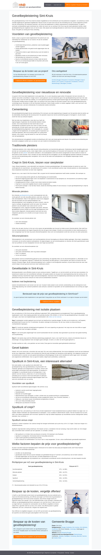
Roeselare (64, 80)
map (68, 552)
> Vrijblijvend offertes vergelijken (50, 301)
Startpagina (48, 4)
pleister (25, 152)
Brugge (59, 80)
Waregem (77, 80)
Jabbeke (61, 536)
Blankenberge (56, 83)
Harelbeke (75, 81)
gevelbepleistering (25, 195)
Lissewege (73, 529)
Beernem (79, 536)
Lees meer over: (58, 4)
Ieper (82, 80)
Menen (54, 81)
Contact (72, 552)
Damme (84, 536)
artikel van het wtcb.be (55, 317)
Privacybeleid (61, 552)
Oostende (71, 80)
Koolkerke (69, 527)
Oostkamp (73, 536)
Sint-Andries (60, 81)
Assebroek (68, 81)
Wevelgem (63, 83)
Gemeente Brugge (66, 532)
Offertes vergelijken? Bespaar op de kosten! (77, 4)
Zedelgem (67, 536)
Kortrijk (54, 80)
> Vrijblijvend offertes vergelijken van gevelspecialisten (30, 80)
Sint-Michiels (83, 527)
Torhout (81, 81)
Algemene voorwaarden (50, 552)
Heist (59, 538)
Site (66, 552)
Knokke (69, 83)
